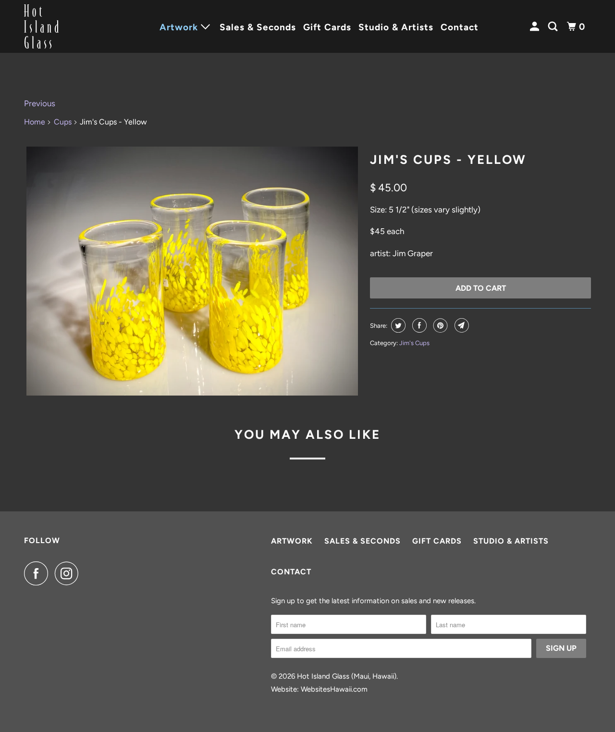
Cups (63, 121)
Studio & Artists (395, 27)
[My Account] (535, 27)
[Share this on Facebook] (418, 325)
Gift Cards (327, 27)
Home (34, 121)
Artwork (292, 541)
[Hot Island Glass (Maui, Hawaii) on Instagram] (69, 573)
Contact (460, 27)
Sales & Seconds (258, 27)
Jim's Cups (414, 343)
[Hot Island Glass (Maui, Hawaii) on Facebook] (38, 573)
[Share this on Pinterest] (439, 325)
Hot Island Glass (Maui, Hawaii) (346, 676)
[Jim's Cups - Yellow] (192, 271)
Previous (39, 103)
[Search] (554, 27)
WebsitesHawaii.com (334, 689)
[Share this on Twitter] (397, 325)
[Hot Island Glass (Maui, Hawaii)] (67, 26)
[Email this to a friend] (460, 325)
